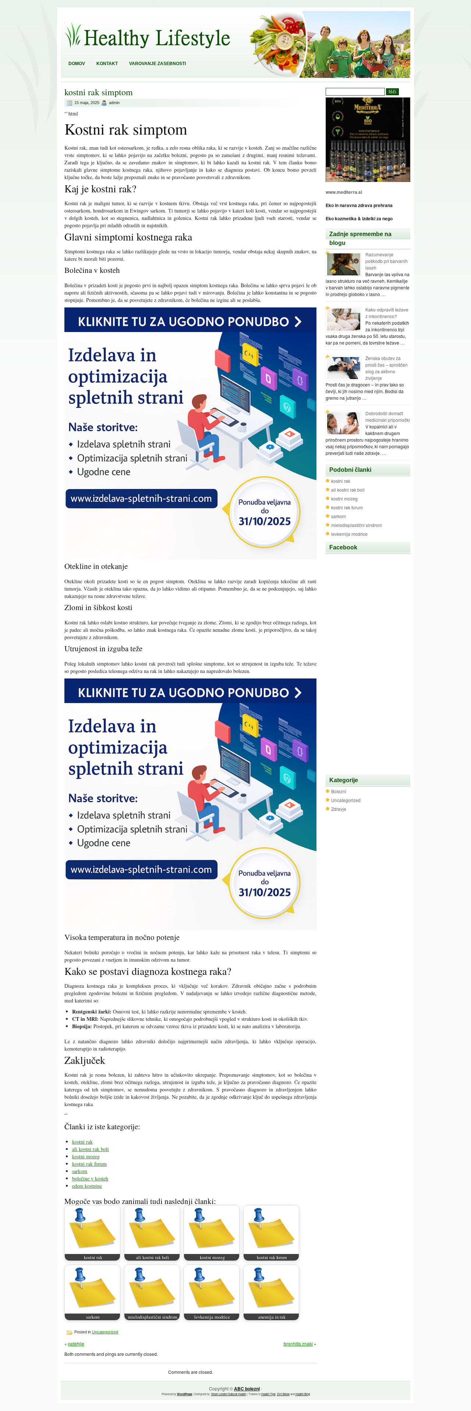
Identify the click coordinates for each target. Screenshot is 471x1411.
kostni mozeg (86, 1156)
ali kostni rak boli (90, 1148)
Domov (76, 63)
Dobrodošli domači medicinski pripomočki (387, 416)
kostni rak (82, 1141)
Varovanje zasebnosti (157, 63)
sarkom (79, 1171)
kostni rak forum (89, 1163)
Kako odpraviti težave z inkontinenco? (386, 312)
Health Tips (268, 1394)
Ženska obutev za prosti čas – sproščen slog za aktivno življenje (386, 368)
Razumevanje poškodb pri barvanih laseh (386, 261)
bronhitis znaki (298, 1343)
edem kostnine (87, 1185)
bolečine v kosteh (90, 1178)
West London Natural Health (228, 1394)
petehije (76, 1343)
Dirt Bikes (283, 1394)
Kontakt (107, 63)
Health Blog (302, 1394)
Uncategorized (105, 1332)
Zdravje (338, 809)
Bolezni (338, 791)
